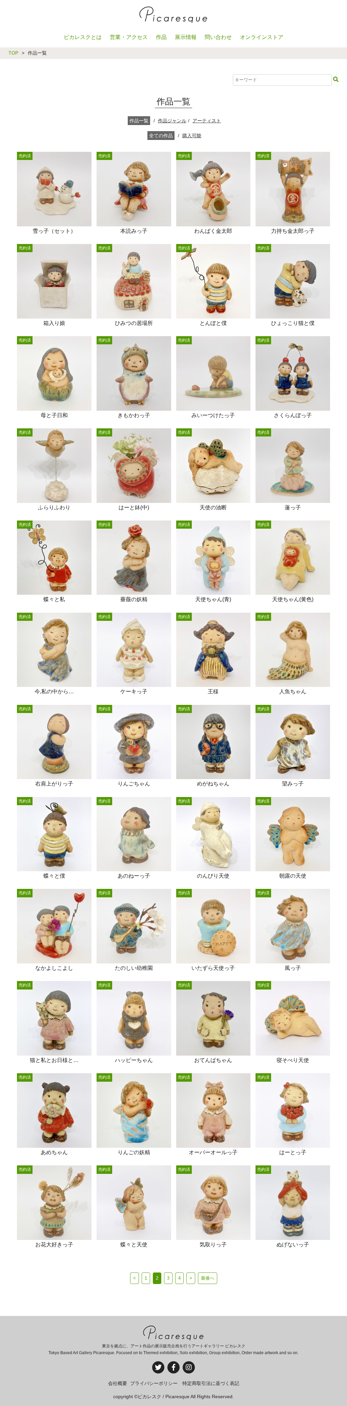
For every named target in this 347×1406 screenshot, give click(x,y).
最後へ (207, 1278)
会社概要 (117, 1383)
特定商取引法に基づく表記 (210, 1383)
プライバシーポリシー (154, 1383)
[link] (54, 234)
